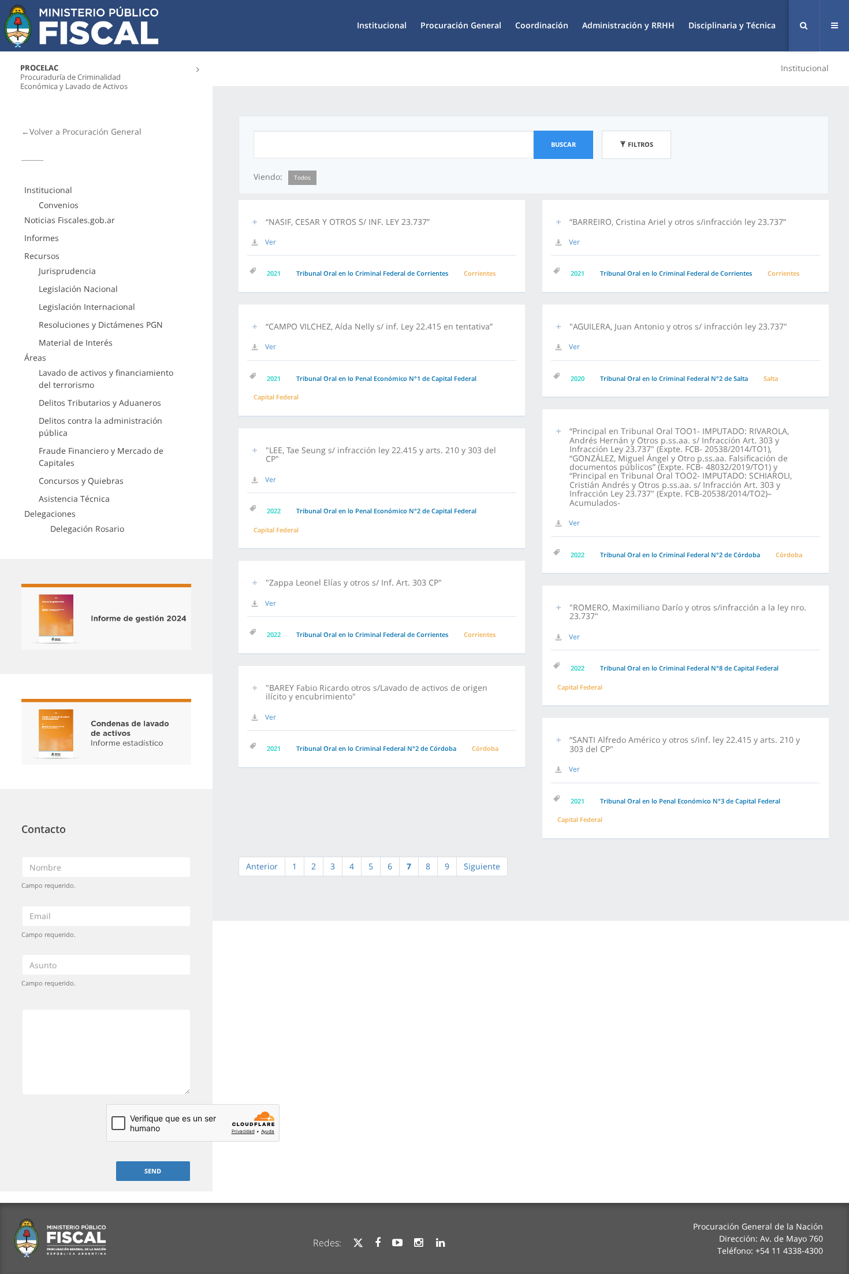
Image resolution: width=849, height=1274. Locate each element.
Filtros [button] (639, 144)
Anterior (262, 866)
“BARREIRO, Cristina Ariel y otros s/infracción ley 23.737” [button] (677, 221)
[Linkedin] (440, 1243)
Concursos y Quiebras (81, 480)
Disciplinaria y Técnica (732, 25)
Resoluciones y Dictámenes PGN (101, 324)
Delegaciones (50, 513)
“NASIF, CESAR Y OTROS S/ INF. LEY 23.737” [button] (348, 221)
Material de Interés (76, 342)
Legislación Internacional (87, 306)
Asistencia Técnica (74, 498)
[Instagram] (418, 1243)
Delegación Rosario (87, 528)
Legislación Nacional (78, 288)
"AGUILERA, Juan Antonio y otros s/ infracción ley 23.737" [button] (678, 326)
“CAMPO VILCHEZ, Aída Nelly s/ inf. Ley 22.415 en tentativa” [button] (379, 326)
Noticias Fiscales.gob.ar (69, 219)
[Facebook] (378, 1243)
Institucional (382, 25)
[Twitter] (358, 1243)
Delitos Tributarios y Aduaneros (100, 402)
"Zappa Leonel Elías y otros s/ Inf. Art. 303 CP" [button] (354, 582)
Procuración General (460, 25)
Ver (270, 242)
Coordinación (541, 25)
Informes (41, 237)
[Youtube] (397, 1243)
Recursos (41, 255)
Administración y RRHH (628, 25)
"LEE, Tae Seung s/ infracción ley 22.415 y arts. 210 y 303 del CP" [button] (381, 454)
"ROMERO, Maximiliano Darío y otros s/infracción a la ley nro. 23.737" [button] (687, 611)
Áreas (35, 357)
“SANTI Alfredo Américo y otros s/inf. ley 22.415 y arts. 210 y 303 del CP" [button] (684, 744)
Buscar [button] (563, 144)
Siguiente (482, 866)
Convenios (59, 204)
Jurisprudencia (67, 270)
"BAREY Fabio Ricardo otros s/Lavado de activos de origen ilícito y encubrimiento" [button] (376, 692)
